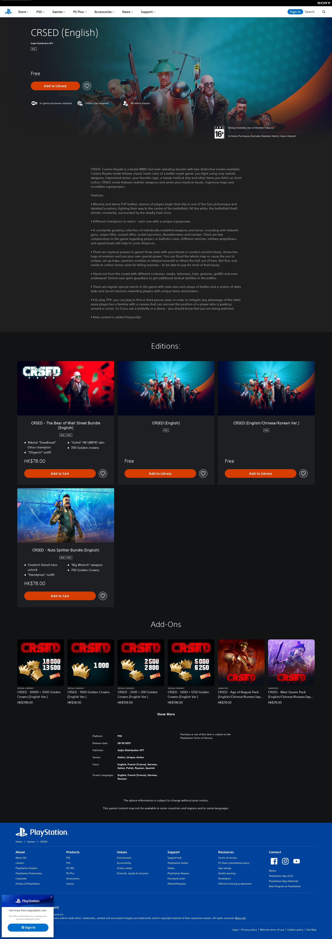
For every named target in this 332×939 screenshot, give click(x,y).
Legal (235, 929)
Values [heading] (122, 852)
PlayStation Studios (26, 868)
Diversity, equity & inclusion (132, 873)
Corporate (21, 878)
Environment (124, 857)
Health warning (227, 873)
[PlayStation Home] (8, 11)
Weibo (272, 870)
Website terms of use (272, 929)
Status (171, 868)
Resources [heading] (226, 852)
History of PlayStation (28, 883)
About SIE (21, 857)
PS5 (39, 12)
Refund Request (177, 883)
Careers (20, 862)
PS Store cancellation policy (233, 862)
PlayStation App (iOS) (281, 875)
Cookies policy (295, 929)
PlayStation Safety (178, 862)
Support (147, 12)
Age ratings (224, 868)
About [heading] (20, 852)
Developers (224, 878)
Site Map (311, 929)
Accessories (103, 12)
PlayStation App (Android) (283, 881)
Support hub (175, 857)
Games (57, 12)
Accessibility (124, 862)
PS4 (68, 862)
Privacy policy (249, 929)
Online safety (124, 868)
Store (22, 12)
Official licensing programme (235, 883)
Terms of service (227, 857)
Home (19, 841)
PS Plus (78, 12)
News (126, 12)
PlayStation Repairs (179, 873)
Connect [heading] (275, 852)
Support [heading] (174, 852)
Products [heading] (73, 852)
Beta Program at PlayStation (285, 886)
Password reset (176, 878)
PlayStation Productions (29, 873)
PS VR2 (70, 868)
